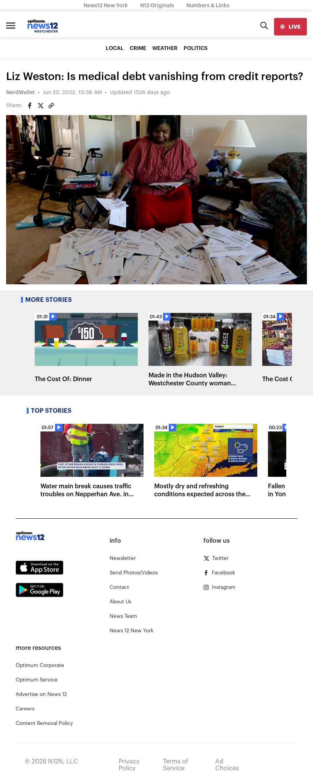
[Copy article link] (51, 106)
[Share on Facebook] (30, 106)
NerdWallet (20, 92)
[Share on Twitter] (40, 106)
